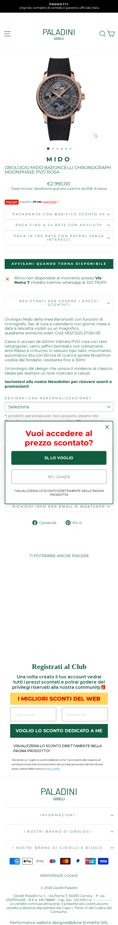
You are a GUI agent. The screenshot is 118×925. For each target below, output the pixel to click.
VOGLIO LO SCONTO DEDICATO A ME (59, 730)
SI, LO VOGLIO (58, 458)
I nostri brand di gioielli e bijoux (58, 848)
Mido (58, 159)
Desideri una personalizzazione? (48, 398)
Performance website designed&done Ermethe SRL (59, 922)
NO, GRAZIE (59, 476)
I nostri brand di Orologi (58, 831)
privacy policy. (51, 768)
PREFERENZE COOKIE (59, 876)
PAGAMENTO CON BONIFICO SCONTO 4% (59, 214)
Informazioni (57, 815)
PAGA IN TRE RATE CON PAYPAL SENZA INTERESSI (59, 237)
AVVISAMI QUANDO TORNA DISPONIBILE (59, 264)
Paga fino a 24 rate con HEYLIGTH (59, 225)
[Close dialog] (107, 427)
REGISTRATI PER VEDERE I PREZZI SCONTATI (59, 303)
